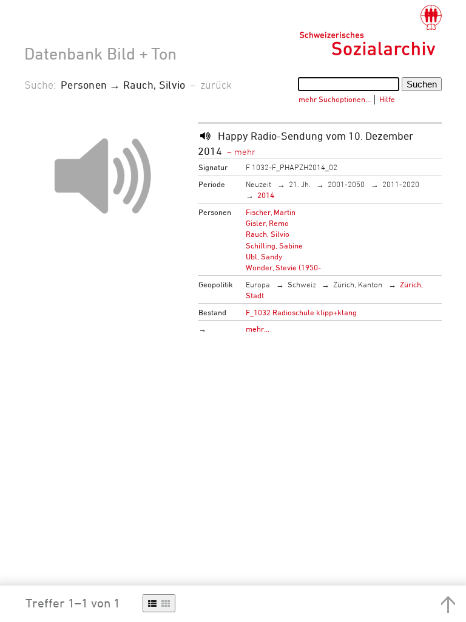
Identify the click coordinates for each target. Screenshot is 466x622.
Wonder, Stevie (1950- (283, 267)
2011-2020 (400, 184)
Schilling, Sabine (274, 245)
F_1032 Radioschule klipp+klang (301, 312)
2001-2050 (346, 184)
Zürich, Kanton (357, 284)
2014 (265, 195)
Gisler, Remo (267, 223)
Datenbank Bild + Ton (100, 53)
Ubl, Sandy (264, 256)
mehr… (257, 328)
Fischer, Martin (270, 212)
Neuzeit (258, 184)
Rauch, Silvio (267, 234)
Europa (258, 284)
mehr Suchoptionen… (335, 99)
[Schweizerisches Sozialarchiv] (370, 30)
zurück (216, 84)
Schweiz (302, 284)
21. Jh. (300, 184)
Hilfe (387, 99)
